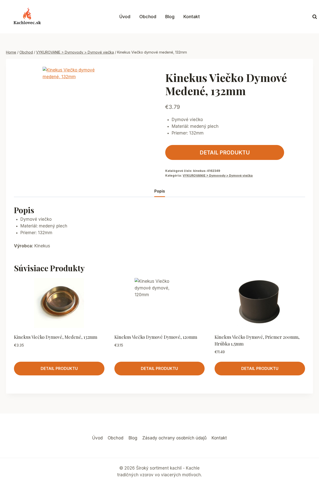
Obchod (147, 16)
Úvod (124, 16)
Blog (169, 16)
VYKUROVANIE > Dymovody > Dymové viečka (218, 175)
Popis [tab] (159, 191)
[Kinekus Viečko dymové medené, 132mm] (72, 96)
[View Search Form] (314, 16)
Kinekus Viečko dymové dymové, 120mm (155, 337)
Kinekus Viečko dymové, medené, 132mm (55, 337)
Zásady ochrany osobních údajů (174, 437)
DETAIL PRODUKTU (225, 152)
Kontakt (191, 16)
